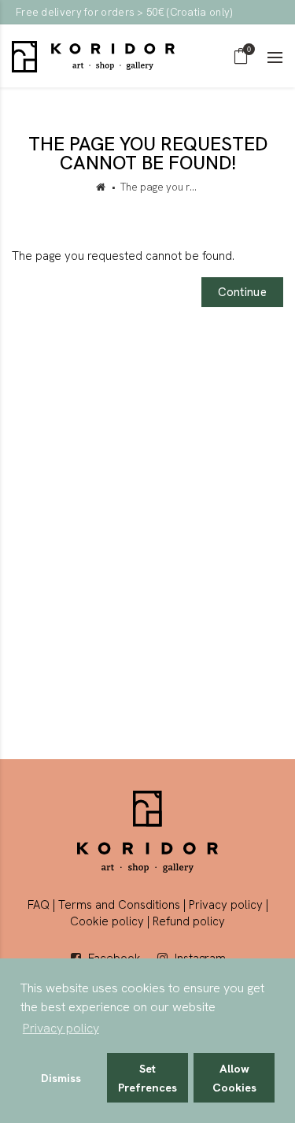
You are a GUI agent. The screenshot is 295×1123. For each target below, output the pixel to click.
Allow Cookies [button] (234, 1078)
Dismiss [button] (61, 1078)
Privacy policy (226, 905)
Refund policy (189, 921)
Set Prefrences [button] (147, 1078)
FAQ (39, 905)
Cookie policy (107, 921)
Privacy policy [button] (61, 1028)
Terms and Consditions (119, 905)
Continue (242, 292)
